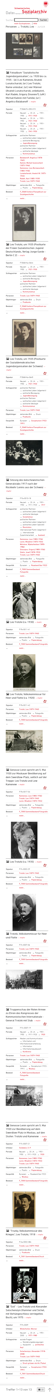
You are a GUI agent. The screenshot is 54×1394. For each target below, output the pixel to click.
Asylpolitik (27, 1344)
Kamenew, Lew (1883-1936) (31, 539)
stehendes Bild (26, 185)
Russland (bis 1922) (39, 565)
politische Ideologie (30, 151)
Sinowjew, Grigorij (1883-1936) (32, 549)
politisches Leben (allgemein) (34, 138)
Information (27, 1046)
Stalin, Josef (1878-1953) (30, 552)
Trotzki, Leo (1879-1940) (30, 181)
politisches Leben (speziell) (33, 524)
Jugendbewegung (30, 143)
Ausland (41, 535)
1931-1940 (32, 126)
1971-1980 (32, 1335)
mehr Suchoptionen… (22, 23)
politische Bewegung (31, 140)
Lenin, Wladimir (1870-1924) (31, 541)
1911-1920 (32, 115)
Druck (38, 299)
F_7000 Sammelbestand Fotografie (33, 644)
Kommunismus (29, 153)
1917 (43, 505)
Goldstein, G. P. (25, 1148)
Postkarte (27, 302)
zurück (41, 26)
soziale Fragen (26, 1339)
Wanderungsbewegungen (33, 1342)
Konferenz (27, 1051)
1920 (43, 1034)
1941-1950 (32, 131)
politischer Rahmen (28, 135)
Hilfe (35, 23)
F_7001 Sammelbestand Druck (31, 1256)
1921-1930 (32, 121)
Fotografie (40, 185)
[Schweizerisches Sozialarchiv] (31, 7)
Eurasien (23, 420)
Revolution (27, 527)
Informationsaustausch (32, 1049)
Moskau (32, 1068)
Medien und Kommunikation (31, 1038)
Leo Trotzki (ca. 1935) (22, 861)
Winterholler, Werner (28, 1329)
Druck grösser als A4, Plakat (34, 1363)
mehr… (23, 198)
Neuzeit (23, 113)
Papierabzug (37, 187)
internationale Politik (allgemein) (33, 530)
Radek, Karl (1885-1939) (30, 178)
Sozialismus (28, 517)
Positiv (25, 187)
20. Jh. (32, 113)
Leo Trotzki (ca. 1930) (22, 621)
